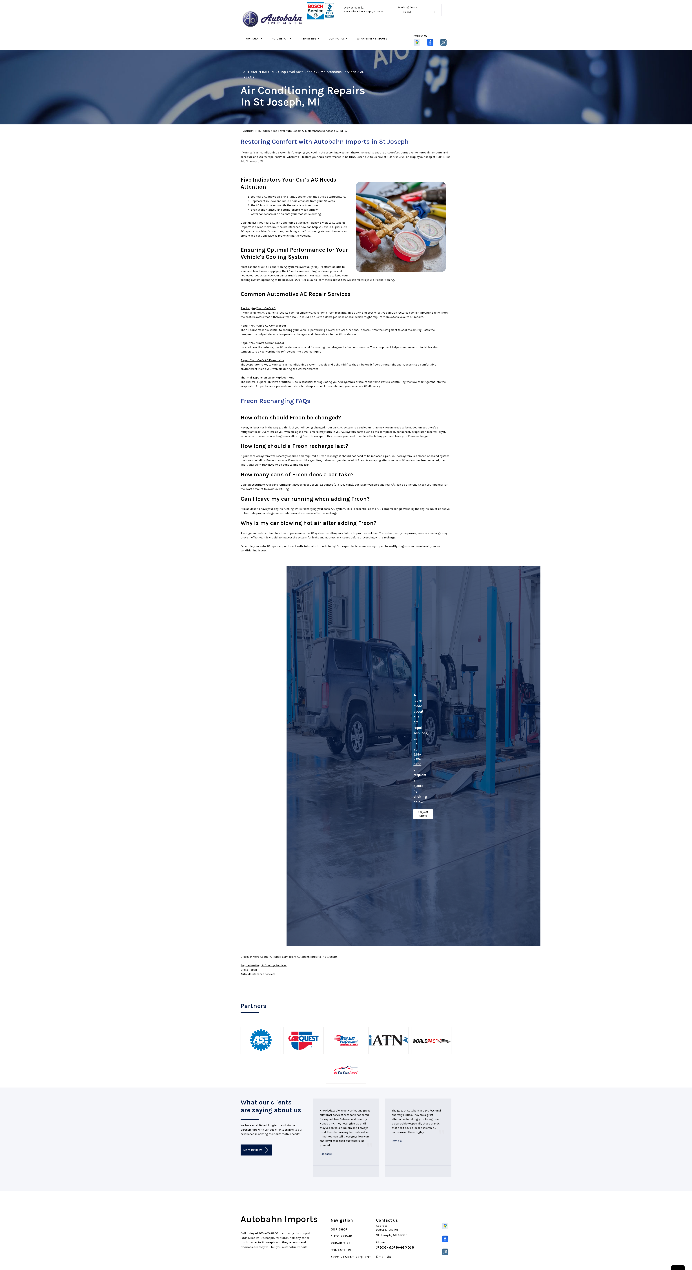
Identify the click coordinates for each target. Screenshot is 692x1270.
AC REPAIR (342, 131)
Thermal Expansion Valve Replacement (267, 377)
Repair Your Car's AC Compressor (263, 325)
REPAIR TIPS (308, 38)
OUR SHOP (252, 38)
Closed (407, 12)
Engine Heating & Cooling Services (264, 965)
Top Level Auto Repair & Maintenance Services (318, 72)
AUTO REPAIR (280, 38)
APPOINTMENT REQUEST (373, 38)
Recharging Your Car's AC (258, 308)
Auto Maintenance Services (258, 974)
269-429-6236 (352, 7)
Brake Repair (249, 969)
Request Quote (423, 814)
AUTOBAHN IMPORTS (260, 72)
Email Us (383, 1256)
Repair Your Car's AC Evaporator (262, 360)
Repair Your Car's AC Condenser (262, 343)
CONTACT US (337, 38)
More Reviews (253, 1150)
